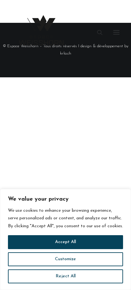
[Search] (97, 32)
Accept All (65, 242)
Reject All (66, 276)
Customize (65, 259)
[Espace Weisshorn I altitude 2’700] (41, 32)
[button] (116, 32)
